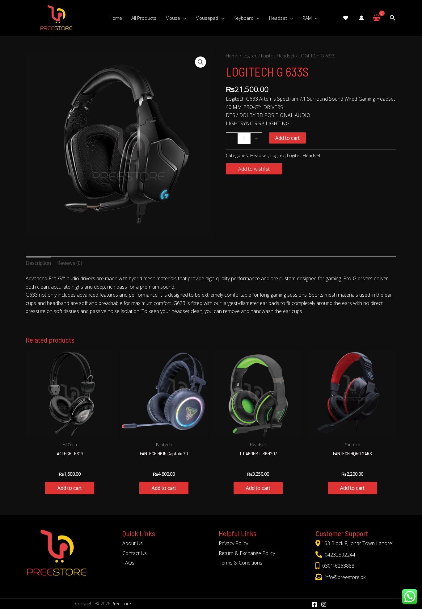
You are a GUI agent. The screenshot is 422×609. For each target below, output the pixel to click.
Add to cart (287, 138)
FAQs (128, 562)
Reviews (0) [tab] (69, 263)
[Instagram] (324, 604)
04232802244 (339, 554)
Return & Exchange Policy (247, 553)
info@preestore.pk (344, 577)
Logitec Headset (278, 55)
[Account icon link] (361, 17)
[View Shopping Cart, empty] (376, 18)
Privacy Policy (233, 543)
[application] (183, 18)
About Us (132, 543)
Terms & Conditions (240, 562)
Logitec (250, 55)
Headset (259, 155)
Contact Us (134, 553)
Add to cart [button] (69, 488)
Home (232, 55)
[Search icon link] (392, 18)
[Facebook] (314, 604)
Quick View (70, 431)
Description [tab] (38, 263)
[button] (200, 62)
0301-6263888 (337, 565)
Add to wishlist (254, 168)
